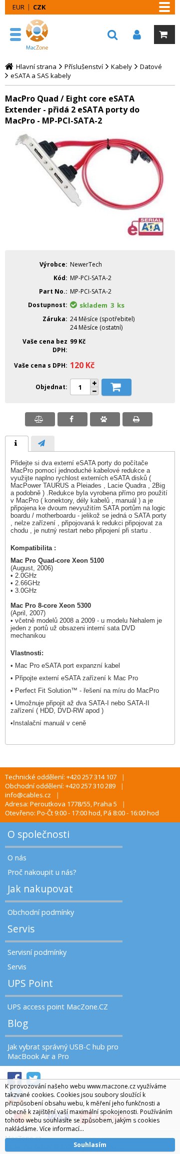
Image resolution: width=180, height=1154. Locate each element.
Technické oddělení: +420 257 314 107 (60, 776)
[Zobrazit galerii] (90, 235)
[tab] (16, 444)
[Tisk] (137, 419)
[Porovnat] (40, 419)
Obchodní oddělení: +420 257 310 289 (60, 785)
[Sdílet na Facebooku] (73, 419)
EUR (18, 7)
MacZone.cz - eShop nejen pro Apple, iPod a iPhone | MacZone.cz (38, 35)
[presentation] (17, 443)
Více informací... (62, 1128)
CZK (39, 7)
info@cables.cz (28, 794)
